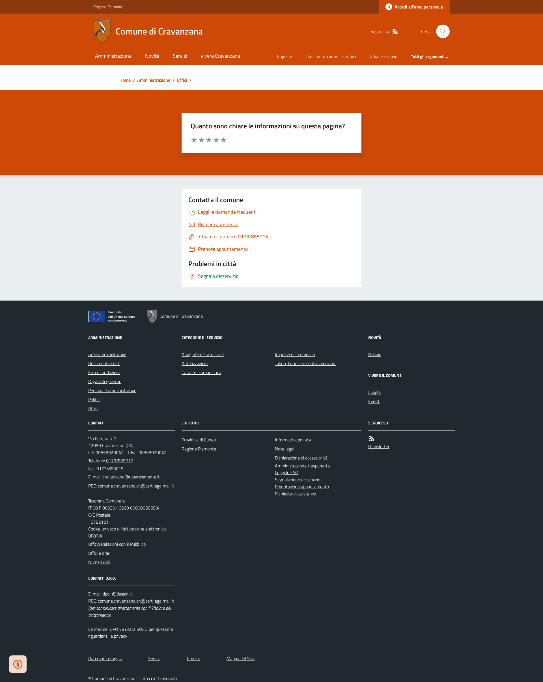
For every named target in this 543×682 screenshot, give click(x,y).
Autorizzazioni (195, 363)
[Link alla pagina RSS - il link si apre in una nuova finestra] (395, 31)
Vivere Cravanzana (220, 56)
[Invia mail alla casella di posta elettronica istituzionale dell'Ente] (131, 476)
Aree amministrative (107, 354)
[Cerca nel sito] (441, 31)
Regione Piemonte (108, 7)
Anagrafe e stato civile (203, 354)
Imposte (284, 56)
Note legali (285, 448)
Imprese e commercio (295, 354)
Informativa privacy (293, 439)
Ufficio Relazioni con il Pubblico (117, 544)
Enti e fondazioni (104, 372)
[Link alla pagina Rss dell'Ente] (371, 438)
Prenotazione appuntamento (302, 486)
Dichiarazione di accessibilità (301, 457)
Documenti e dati (104, 363)
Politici (94, 399)
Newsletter (378, 446)
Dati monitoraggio (105, 658)
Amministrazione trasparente (302, 465)
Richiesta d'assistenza (295, 493)
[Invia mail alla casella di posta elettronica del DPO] (117, 593)
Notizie (374, 354)
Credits (193, 658)
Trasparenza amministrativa (331, 56)
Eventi (374, 401)
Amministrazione (113, 56)
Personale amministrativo (112, 390)
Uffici (182, 80)
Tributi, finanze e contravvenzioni (305, 363)
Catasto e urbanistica (201, 372)
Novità (152, 56)
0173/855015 (119, 460)
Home (125, 80)
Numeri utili (99, 562)
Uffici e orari (99, 553)
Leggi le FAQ (286, 472)
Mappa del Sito (241, 658)
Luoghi (374, 392)
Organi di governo (104, 381)
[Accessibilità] (17, 664)
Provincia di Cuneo (199, 439)
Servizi (180, 56)
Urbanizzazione (383, 56)
